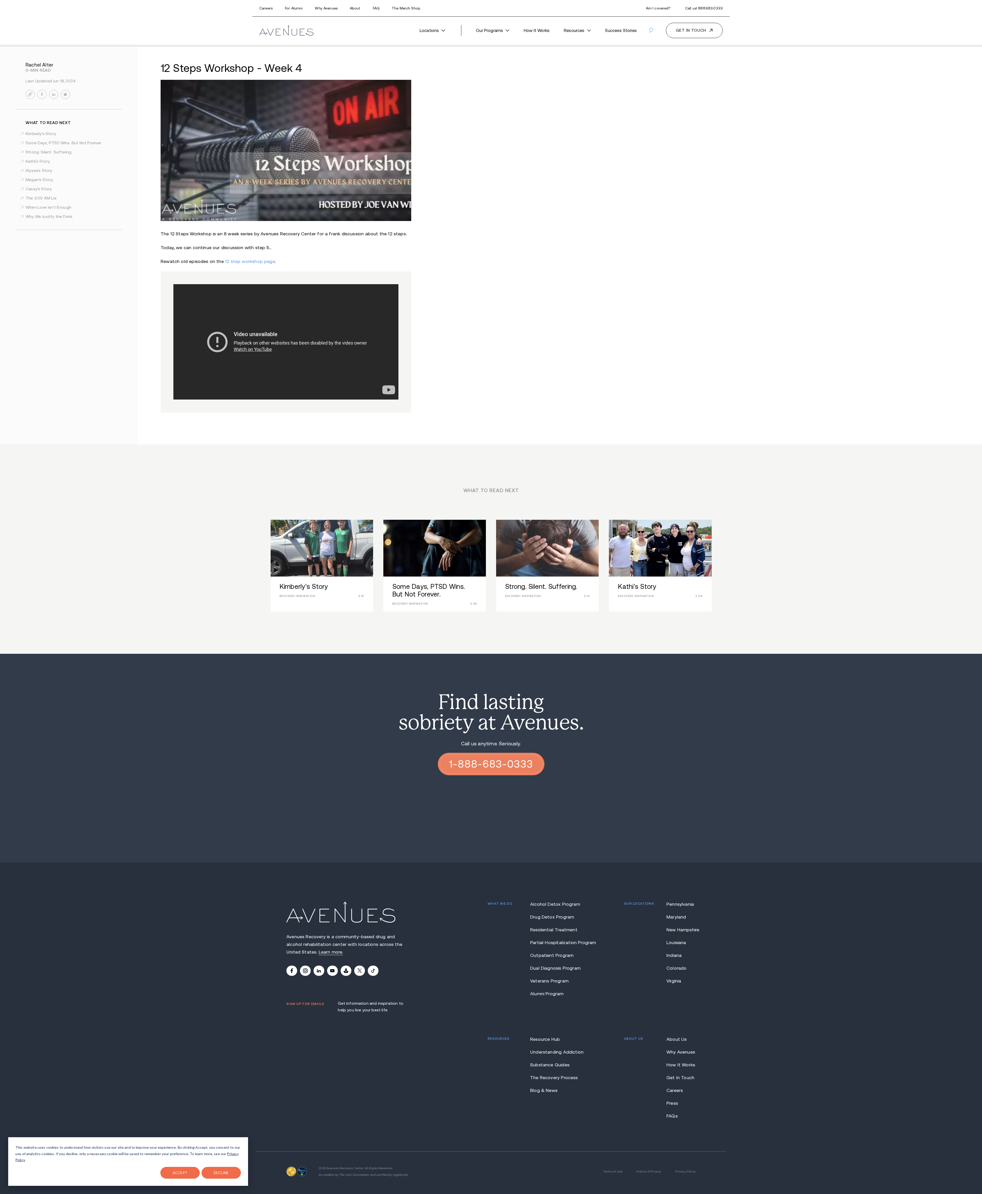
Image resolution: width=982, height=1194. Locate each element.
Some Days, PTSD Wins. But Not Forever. (64, 143)
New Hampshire (681, 929)
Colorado (676, 968)
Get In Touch (680, 1077)
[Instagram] (305, 971)
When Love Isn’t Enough (48, 207)
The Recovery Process (554, 1077)
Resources (574, 30)
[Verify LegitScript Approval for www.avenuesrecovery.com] (301, 1170)
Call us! (704, 8)
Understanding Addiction (556, 1052)
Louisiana (676, 942)
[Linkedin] (319, 971)
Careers (266, 8)
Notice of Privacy (649, 1171)
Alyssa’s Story (39, 170)
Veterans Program (549, 980)
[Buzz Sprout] (346, 971)
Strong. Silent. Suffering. (49, 152)
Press (672, 1103)
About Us (676, 1039)
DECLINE (221, 1172)
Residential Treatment (553, 929)
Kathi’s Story (38, 161)
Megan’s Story (39, 180)
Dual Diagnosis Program (555, 968)
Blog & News (543, 1090)
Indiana (674, 955)
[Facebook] (291, 971)
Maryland (676, 917)
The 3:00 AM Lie (41, 198)
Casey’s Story (39, 189)
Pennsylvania (680, 904)
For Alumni (294, 8)
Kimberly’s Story (41, 133)
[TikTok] (373, 971)
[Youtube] (332, 971)
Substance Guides (550, 1064)
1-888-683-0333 (491, 764)
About (355, 8)
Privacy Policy (685, 1171)
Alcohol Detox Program (555, 904)
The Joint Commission (354, 1174)
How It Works (537, 30)
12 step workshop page (250, 261)
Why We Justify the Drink (49, 216)
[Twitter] (359, 971)
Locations (429, 30)
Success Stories (621, 30)
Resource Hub (545, 1039)
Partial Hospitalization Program (556, 942)
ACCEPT (180, 1172)
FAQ (376, 8)
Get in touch (691, 30)
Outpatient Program (551, 955)
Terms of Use (612, 1171)
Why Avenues (326, 8)
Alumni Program (547, 993)
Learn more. (331, 952)
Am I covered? (658, 8)
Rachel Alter (39, 65)
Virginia (673, 980)
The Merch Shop (406, 8)
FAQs (672, 1116)
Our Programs (489, 30)
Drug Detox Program (552, 917)
